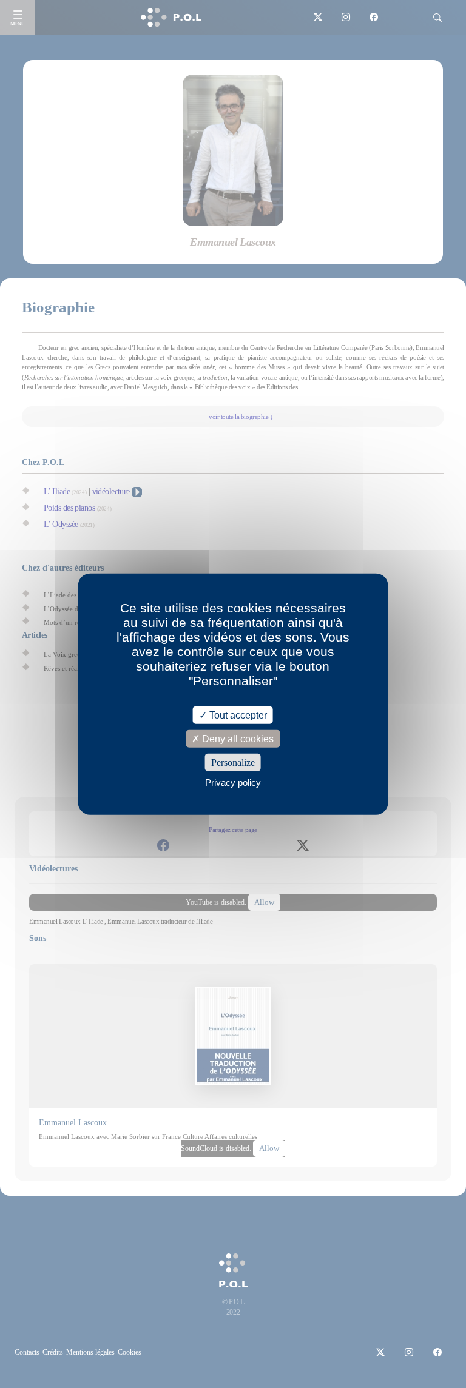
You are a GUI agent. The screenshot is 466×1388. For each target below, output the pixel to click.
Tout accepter (237, 714)
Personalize (233, 762)
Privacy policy (233, 782)
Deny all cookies (237, 738)
